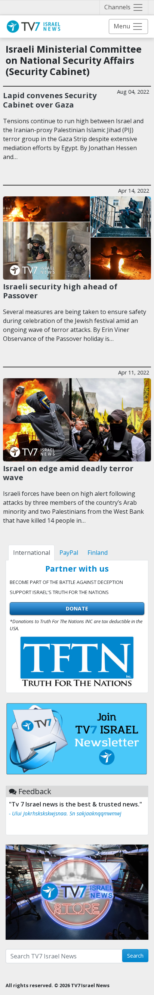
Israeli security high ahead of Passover (60, 291)
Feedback (34, 791)
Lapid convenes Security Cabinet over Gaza (50, 99)
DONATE (77, 608)
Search (135, 955)
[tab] (31, 552)
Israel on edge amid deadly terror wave (68, 472)
